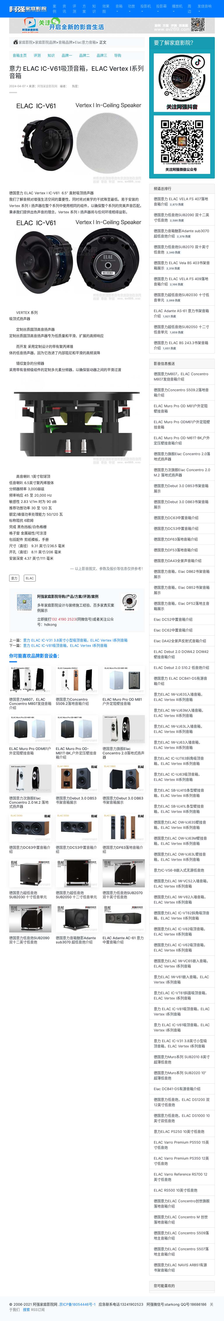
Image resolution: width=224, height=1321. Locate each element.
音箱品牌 (65, 42)
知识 (94, 9)
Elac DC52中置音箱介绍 (173, 619)
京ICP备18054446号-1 (77, 1304)
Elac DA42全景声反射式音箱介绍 (180, 641)
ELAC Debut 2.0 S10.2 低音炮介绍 (181, 667)
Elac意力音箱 (85, 42)
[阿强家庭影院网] (28, 9)
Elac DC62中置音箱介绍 (173, 630)
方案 (84, 9)
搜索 (26, 1309)
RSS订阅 (38, 1309)
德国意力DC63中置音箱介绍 (176, 518)
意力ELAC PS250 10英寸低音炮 (179, 1131)
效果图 (105, 9)
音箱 (119, 6)
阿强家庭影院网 (47, 86)
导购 (117, 55)
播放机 (177, 6)
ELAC (30, 578)
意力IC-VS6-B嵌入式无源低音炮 (179, 870)
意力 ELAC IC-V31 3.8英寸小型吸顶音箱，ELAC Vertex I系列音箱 (75, 640)
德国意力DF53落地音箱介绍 (176, 550)
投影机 (145, 6)
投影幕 (161, 6)
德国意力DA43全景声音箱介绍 (177, 561)
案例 (54, 9)
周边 (189, 9)
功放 (131, 6)
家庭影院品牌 (45, 42)
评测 (74, 9)
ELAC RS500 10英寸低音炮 (175, 1190)
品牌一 (67, 55)
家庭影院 (26, 42)
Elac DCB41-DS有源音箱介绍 (177, 1089)
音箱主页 (20, 55)
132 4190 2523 (63, 619)
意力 (14, 578)
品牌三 (102, 55)
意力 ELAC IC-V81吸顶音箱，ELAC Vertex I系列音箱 (65, 645)
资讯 (64, 9)
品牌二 (84, 55)
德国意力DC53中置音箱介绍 (176, 528)
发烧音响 (205, 6)
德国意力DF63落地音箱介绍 (176, 539)
